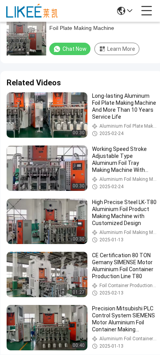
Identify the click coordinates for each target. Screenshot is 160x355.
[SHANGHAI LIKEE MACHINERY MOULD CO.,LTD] (31, 11)
